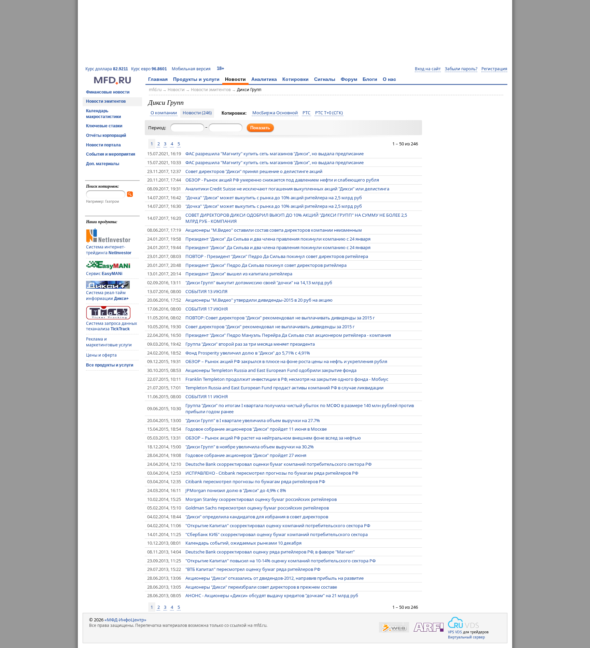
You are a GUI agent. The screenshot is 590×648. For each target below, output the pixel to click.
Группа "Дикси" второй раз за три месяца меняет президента (250, 344)
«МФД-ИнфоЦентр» (125, 620)
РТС (306, 113)
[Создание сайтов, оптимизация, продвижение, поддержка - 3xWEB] (394, 627)
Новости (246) (197, 113)
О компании (164, 113)
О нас (389, 79)
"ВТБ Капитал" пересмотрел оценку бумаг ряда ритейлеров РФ (252, 569)
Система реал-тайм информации (107, 295)
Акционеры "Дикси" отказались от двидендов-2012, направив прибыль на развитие (274, 578)
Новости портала (103, 145)
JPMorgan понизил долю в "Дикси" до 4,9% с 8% (235, 490)
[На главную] (112, 83)
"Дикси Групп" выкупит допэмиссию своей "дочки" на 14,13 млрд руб (258, 282)
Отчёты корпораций (106, 135)
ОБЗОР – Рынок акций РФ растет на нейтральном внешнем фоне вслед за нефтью (273, 438)
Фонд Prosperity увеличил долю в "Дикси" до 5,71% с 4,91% (247, 353)
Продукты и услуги (196, 79)
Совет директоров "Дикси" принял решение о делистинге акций (253, 171)
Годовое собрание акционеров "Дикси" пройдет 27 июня (245, 455)
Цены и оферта (101, 355)
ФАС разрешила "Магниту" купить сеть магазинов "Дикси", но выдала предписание (274, 153)
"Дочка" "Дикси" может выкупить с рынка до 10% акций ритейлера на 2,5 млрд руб (273, 198)
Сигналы (324, 79)
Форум (349, 79)
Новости (235, 79)
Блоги (370, 79)
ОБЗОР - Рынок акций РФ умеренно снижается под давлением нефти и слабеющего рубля (282, 180)
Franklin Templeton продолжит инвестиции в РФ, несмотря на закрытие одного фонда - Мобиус (286, 379)
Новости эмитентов (106, 101)
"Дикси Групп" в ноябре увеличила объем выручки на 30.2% (249, 447)
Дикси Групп (249, 89)
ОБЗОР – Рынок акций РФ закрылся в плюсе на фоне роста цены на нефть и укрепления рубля (286, 361)
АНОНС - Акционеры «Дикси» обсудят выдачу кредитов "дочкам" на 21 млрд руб (271, 595)
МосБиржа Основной (275, 113)
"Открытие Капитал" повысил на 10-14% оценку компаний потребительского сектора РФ (280, 561)
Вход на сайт (428, 69)
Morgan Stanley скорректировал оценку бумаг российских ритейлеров (261, 499)
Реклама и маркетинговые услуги (109, 342)
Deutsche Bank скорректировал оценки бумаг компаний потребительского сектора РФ (278, 464)
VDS (458, 632)
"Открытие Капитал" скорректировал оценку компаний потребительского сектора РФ (277, 525)
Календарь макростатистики (103, 114)
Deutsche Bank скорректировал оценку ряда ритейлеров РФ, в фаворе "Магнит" (270, 552)
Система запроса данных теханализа (111, 326)
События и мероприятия (110, 154)
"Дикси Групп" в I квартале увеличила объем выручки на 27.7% (252, 420)
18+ (220, 68)
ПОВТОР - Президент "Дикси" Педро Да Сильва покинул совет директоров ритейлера (276, 256)
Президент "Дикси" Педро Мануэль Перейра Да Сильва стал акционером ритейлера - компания (288, 335)
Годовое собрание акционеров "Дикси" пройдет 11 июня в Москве (256, 429)
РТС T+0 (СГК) (329, 113)
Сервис (104, 273)
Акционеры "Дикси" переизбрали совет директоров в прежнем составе (261, 587)
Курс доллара (106, 69)
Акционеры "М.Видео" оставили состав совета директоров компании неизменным (273, 230)
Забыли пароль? (461, 69)
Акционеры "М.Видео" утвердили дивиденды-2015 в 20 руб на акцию (259, 300)
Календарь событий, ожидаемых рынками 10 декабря (243, 543)
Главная (158, 79)
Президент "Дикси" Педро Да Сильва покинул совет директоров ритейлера (266, 265)
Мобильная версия (191, 69)
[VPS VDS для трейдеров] (463, 622)
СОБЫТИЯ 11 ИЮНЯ (206, 396)
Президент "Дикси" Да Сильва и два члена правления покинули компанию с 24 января (277, 239)
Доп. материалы (102, 163)
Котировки (295, 79)
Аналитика (264, 79)
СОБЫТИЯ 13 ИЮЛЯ (206, 291)
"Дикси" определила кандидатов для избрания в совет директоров (256, 517)
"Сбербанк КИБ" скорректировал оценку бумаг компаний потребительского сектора (276, 534)
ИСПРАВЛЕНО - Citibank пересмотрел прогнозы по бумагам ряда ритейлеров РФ (271, 473)
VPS (451, 632)
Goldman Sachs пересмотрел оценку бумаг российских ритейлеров (257, 508)
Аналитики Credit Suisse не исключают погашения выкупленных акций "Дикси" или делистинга (287, 189)
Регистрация (494, 69)
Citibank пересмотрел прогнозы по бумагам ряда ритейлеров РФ (255, 481)
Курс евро (149, 69)
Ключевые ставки (104, 126)
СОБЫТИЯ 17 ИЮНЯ (206, 309)
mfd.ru (155, 89)
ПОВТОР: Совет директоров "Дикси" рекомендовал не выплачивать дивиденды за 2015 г (280, 318)
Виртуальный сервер (466, 637)
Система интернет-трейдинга (108, 250)
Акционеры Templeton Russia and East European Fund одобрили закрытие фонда (270, 370)
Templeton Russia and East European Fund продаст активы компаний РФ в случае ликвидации (284, 388)
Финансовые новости (107, 92)
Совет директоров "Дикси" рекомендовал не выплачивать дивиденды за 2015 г (270, 326)
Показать (260, 127)
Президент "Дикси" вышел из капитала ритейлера (238, 274)
